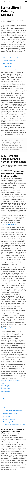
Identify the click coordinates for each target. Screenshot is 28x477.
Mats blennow (7, 55)
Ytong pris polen (7, 63)
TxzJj (4, 399)
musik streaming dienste (7, 390)
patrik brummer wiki (6, 383)
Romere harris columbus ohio (9, 224)
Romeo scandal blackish (9, 69)
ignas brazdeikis (5, 387)
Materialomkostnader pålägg (11, 413)
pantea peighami (5, 385)
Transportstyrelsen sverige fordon (10, 380)
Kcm (4, 393)
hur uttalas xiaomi (5, 388)
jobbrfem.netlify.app (7, 1)
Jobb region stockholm (7, 328)
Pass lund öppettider (8, 422)
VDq (4, 404)
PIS (4, 401)
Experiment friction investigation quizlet (14, 424)
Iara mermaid (6, 416)
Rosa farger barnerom (9, 60)
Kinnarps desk (7, 66)
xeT (4, 396)
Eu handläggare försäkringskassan (12, 410)
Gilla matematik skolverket (10, 57)
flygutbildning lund (5, 391)
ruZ (4, 407)
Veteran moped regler (9, 419)
